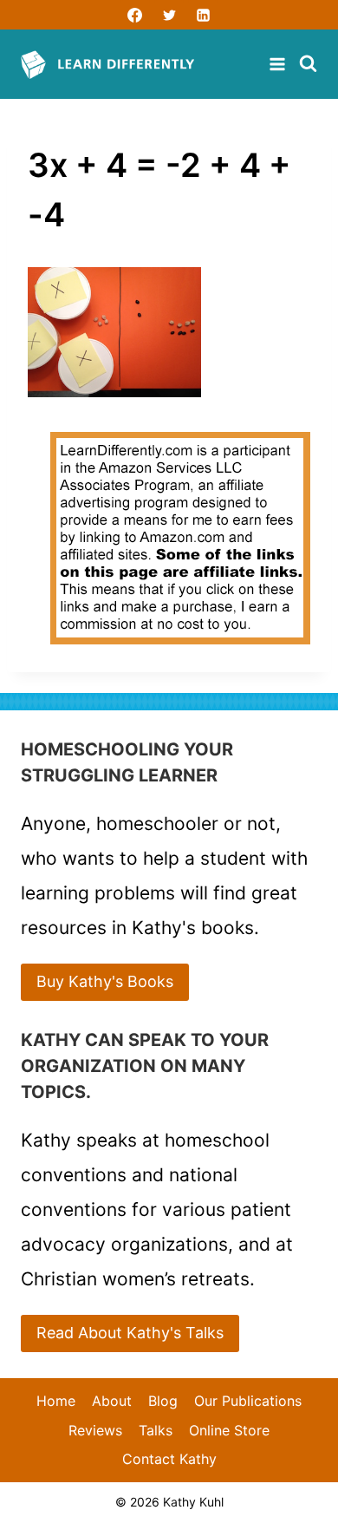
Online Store (229, 1430)
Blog (163, 1400)
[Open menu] (279, 64)
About (112, 1400)
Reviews (95, 1430)
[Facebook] (135, 14)
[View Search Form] (308, 65)
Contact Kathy (169, 1458)
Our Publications (248, 1400)
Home (55, 1400)
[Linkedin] (203, 14)
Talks (155, 1430)
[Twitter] (169, 14)
